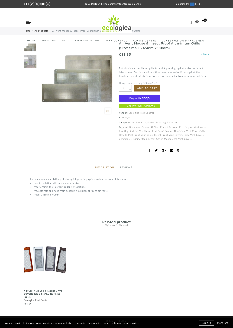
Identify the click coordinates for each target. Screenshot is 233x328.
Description (104, 167)
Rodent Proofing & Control (162, 122)
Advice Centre (144, 40)
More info (222, 323)
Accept (207, 323)
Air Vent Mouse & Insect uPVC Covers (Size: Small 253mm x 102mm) (43, 294)
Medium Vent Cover (152, 139)
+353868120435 (94, 4)
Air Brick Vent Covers (137, 127)
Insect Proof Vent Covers (168, 135)
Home (31, 40)
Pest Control (116, 40)
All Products (139, 122)
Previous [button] (43, 81)
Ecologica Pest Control (141, 112)
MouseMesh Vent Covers (178, 139)
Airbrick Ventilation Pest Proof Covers (151, 131)
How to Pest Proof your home (136, 135)
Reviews (126, 167)
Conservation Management (184, 40)
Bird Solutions (87, 40)
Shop (66, 40)
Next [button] (104, 81)
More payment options (139, 105)
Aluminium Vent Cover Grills (189, 131)
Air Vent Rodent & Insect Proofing (170, 127)
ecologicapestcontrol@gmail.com (123, 4)
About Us (48, 40)
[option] (76, 79)
